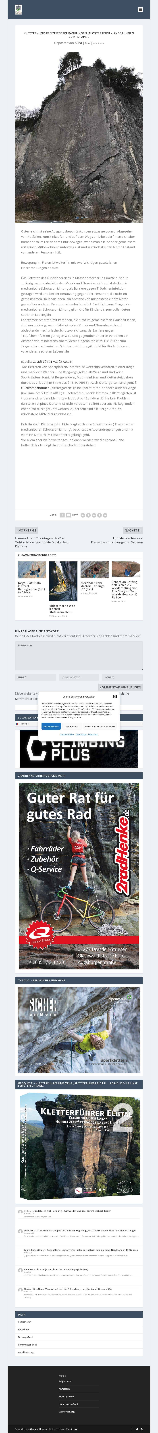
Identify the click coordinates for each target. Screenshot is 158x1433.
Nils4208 (28, 1230)
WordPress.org (26, 1352)
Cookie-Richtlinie (67, 734)
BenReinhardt (31, 1269)
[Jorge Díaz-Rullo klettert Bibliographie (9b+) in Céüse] (32, 569)
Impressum (93, 734)
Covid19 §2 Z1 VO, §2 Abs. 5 (52, 361)
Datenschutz (81, 734)
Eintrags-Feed (25, 1337)
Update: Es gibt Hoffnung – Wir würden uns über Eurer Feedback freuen (72, 1210)
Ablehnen (72, 726)
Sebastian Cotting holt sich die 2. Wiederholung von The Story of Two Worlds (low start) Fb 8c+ (124, 589)
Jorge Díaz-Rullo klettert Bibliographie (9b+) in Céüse (31, 587)
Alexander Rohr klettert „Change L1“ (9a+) (93, 586)
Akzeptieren (51, 726)
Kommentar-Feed (27, 1344)
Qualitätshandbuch (35, 388)
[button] (114, 696)
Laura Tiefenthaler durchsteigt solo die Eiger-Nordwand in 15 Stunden (100, 1249)
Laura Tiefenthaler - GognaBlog (41, 1249)
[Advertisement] (79, 472)
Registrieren (24, 1321)
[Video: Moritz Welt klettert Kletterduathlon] (63, 581)
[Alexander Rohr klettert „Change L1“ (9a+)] (95, 569)
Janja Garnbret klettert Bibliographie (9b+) (65, 1269)
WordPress (71, 1429)
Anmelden (23, 1329)
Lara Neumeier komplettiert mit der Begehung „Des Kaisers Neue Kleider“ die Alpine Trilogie (85, 1230)
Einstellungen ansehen (100, 726)
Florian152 (29, 1289)
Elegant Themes (38, 1429)
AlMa (78, 43)
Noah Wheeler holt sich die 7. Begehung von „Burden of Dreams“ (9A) (75, 1289)
